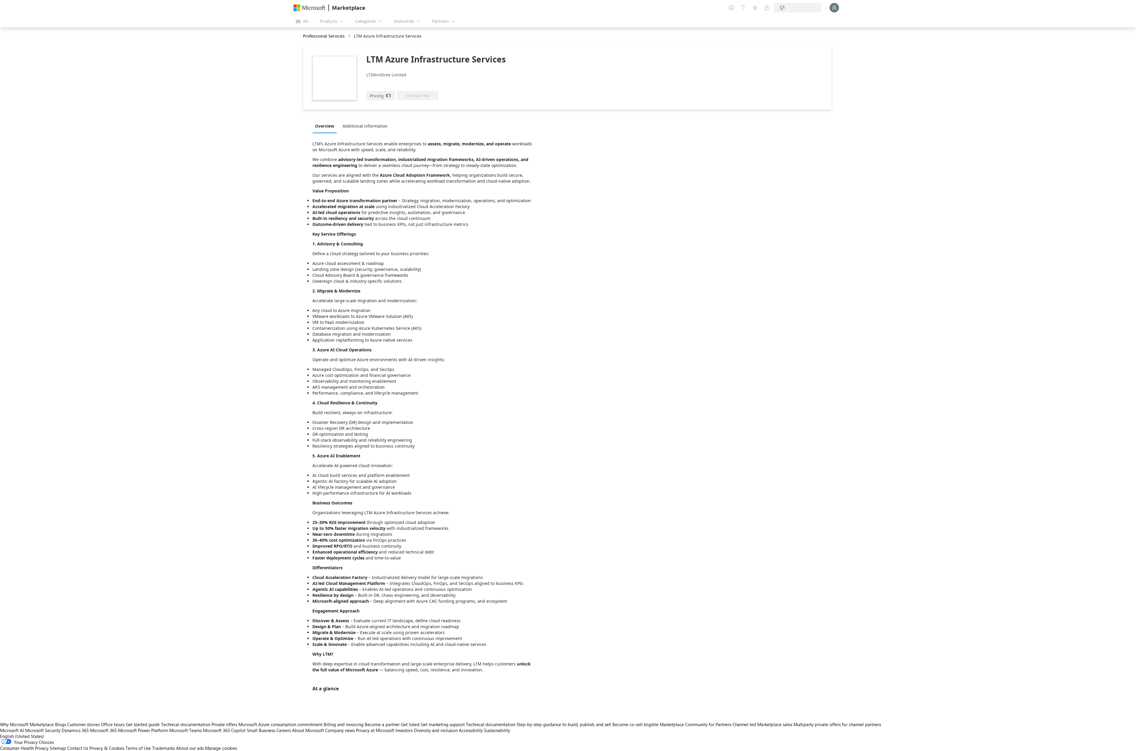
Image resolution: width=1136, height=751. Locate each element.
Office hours (113, 724)
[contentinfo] (350, 36)
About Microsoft (308, 730)
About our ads (190, 748)
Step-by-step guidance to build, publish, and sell (564, 724)
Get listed (410, 724)
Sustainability (497, 730)
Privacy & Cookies (106, 748)
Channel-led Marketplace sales (762, 724)
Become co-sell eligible (635, 724)
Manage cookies (221, 748)
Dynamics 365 (75, 730)
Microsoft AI (12, 730)
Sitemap (58, 748)
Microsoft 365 (103, 730)
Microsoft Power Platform (143, 730)
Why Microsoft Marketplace (27, 724)
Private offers (224, 724)
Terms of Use (138, 748)
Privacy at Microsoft (375, 730)
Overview (324, 126)
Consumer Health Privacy (24, 748)
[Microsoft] (309, 7)
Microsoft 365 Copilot (224, 730)
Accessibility (471, 730)
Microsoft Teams (185, 730)
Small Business (261, 730)
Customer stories (83, 724)
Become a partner (382, 724)
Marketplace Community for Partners (695, 724)
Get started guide (143, 724)
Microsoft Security (42, 730)
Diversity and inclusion (436, 730)
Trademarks (163, 748)
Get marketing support (443, 724)
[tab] (326, 125)
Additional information (365, 126)
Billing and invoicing (344, 724)
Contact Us (77, 748)
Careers (283, 730)
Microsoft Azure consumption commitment (281, 724)
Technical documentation (185, 724)
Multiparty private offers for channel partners (837, 724)
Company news (340, 730)
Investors (404, 730)
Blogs (60, 724)
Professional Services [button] (324, 36)
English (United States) (22, 736)
